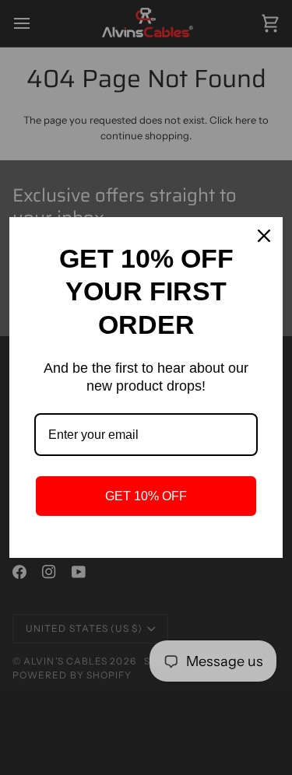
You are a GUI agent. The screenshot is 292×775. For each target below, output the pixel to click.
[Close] (264, 235)
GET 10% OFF (146, 496)
